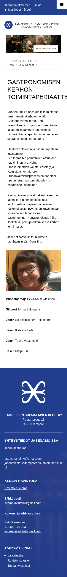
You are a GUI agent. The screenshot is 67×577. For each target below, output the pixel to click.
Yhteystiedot (12, 9)
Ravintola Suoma (15, 488)
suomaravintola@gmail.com (22, 503)
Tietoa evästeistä (19, 565)
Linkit (37, 5)
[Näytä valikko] (62, 4)
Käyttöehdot (15, 555)
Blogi (27, 9)
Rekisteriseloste (18, 560)
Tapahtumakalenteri (17, 5)
